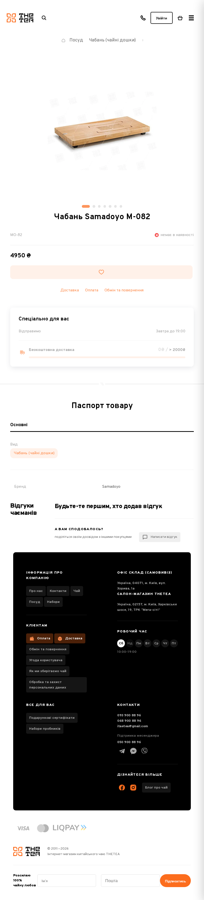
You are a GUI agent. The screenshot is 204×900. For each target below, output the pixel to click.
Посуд (34, 602)
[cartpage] (180, 18)
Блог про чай (156, 788)
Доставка (73, 638)
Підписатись (175, 881)
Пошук (44, 18)
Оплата (43, 638)
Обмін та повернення (124, 290)
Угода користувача (45, 660)
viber (145, 751)
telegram (122, 751)
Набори (53, 602)
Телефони (143, 18)
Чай (76, 591)
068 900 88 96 (129, 721)
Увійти (161, 18)
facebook (122, 788)
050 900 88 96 (129, 742)
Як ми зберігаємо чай (47, 671)
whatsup (133, 751)
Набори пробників (44, 729)
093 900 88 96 (129, 715)
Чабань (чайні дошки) (34, 453)
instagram (133, 788)
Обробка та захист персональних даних (47, 685)
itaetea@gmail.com (132, 726)
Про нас (36, 591)
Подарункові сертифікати (52, 718)
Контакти (58, 591)
